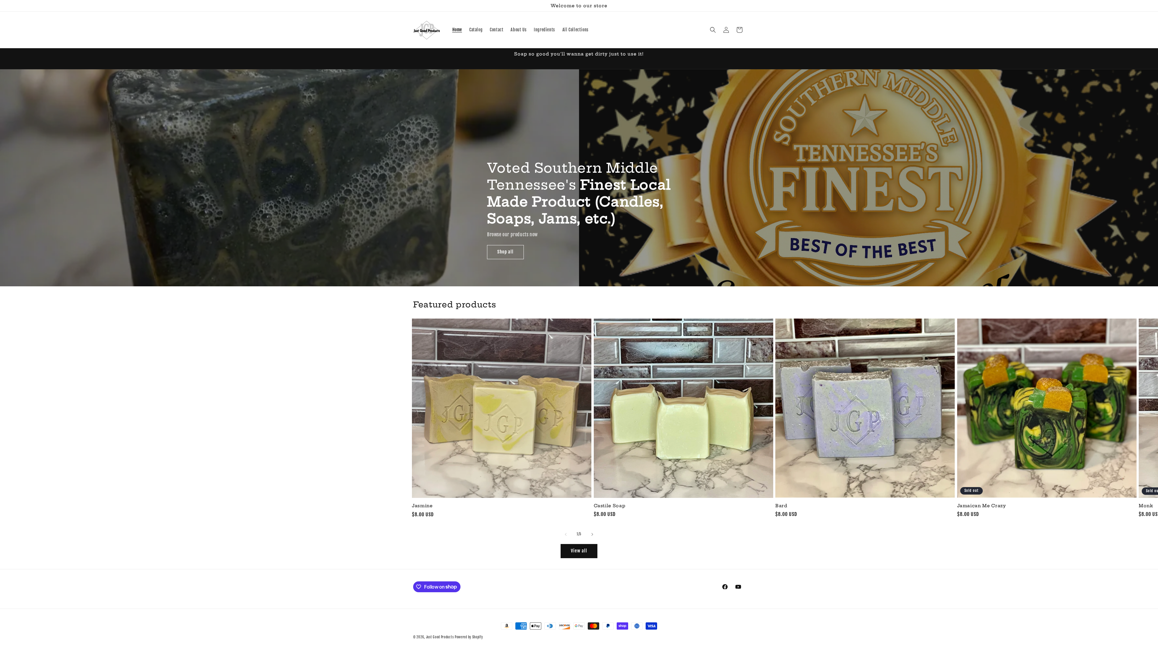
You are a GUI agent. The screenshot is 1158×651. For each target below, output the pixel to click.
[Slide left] (565, 534)
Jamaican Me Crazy (981, 505)
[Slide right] (592, 534)
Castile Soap (609, 505)
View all (579, 551)
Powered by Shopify (469, 637)
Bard (781, 505)
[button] (713, 29)
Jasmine (422, 505)
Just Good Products (440, 637)
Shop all (505, 252)
